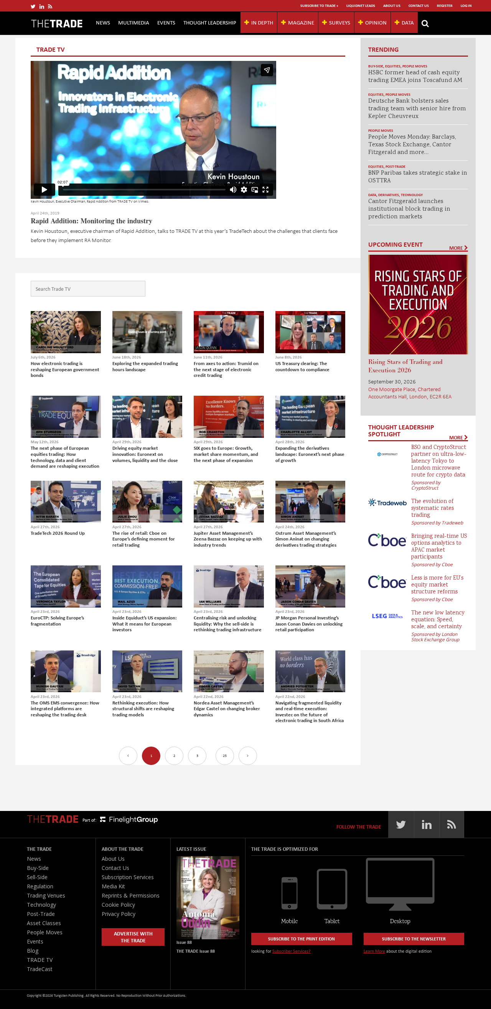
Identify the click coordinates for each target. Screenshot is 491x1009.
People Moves (414, 66)
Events (166, 22)
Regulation (40, 886)
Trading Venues (46, 895)
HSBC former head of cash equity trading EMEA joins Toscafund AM (415, 77)
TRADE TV (125, 201)
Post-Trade (395, 166)
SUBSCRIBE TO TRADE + (319, 5)
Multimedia (133, 22)
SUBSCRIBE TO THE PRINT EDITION (301, 939)
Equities (392, 66)
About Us (391, 5)
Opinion (376, 22)
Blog (32, 950)
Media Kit (113, 886)
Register (445, 5)
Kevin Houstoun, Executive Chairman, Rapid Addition (70, 201)
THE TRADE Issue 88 (195, 951)
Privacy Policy (118, 913)
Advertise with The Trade (133, 937)
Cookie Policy (118, 904)
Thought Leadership (209, 22)
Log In (466, 5)
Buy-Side (375, 66)
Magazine (301, 22)
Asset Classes (44, 923)
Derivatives (388, 194)
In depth (262, 22)
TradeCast (40, 969)
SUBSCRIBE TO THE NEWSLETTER (414, 939)
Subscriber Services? (291, 951)
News (103, 22)
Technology (412, 194)
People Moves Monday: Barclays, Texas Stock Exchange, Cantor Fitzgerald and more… (412, 145)
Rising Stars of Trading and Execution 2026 (405, 366)
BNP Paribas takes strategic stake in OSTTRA (417, 177)
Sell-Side (37, 877)
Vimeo (143, 201)
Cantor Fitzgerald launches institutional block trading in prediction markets (409, 209)
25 (225, 755)
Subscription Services (128, 877)
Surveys (339, 22)
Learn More (374, 951)
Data (408, 22)
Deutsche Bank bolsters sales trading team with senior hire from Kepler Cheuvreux (417, 109)
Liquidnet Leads (360, 5)
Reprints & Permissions (131, 895)
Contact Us (419, 5)
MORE (456, 248)
